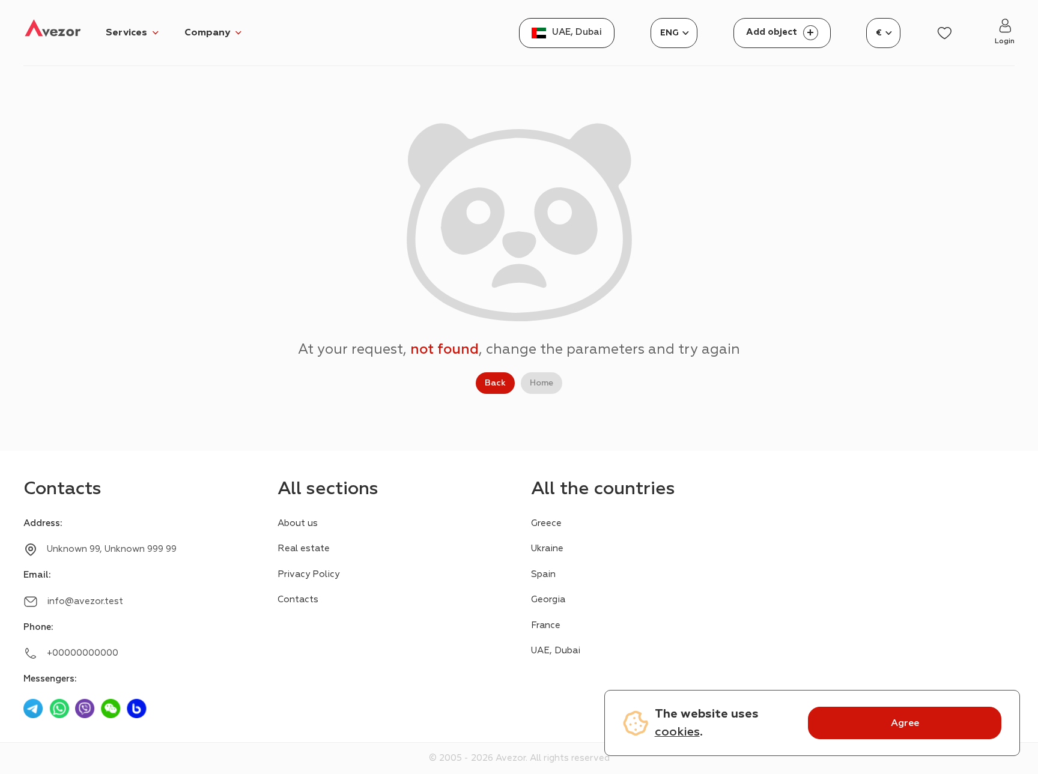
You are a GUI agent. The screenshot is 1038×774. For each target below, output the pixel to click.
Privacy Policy (308, 574)
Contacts (298, 599)
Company (207, 32)
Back (495, 383)
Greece (546, 523)
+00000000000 (82, 653)
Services (126, 32)
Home (541, 383)
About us (298, 523)
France (545, 625)
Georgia (548, 599)
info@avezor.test (85, 601)
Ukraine (547, 548)
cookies (677, 731)
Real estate (304, 548)
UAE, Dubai (555, 650)
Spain (543, 574)
